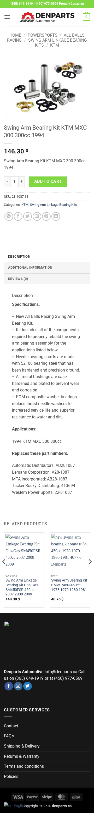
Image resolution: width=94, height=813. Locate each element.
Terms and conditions (24, 766)
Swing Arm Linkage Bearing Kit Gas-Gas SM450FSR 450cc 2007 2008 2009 (21, 587)
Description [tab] (19, 256)
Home (15, 35)
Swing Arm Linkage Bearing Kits (53, 205)
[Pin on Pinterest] (46, 216)
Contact (11, 725)
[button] (7, 16)
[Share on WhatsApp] (8, 216)
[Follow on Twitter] (27, 686)
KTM (54, 45)
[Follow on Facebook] (8, 686)
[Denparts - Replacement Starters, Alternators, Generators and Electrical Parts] (47, 17)
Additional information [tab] (30, 267)
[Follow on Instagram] (18, 686)
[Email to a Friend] (37, 216)
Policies (11, 776)
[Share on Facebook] (18, 216)
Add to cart (48, 181)
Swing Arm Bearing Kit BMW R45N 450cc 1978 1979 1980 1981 (69, 584)
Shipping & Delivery (22, 746)
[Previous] (4, 572)
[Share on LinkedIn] (55, 216)
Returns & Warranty (21, 756)
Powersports (42, 35)
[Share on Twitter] (27, 216)
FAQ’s (9, 735)
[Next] (90, 572)
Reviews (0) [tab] (18, 279)
